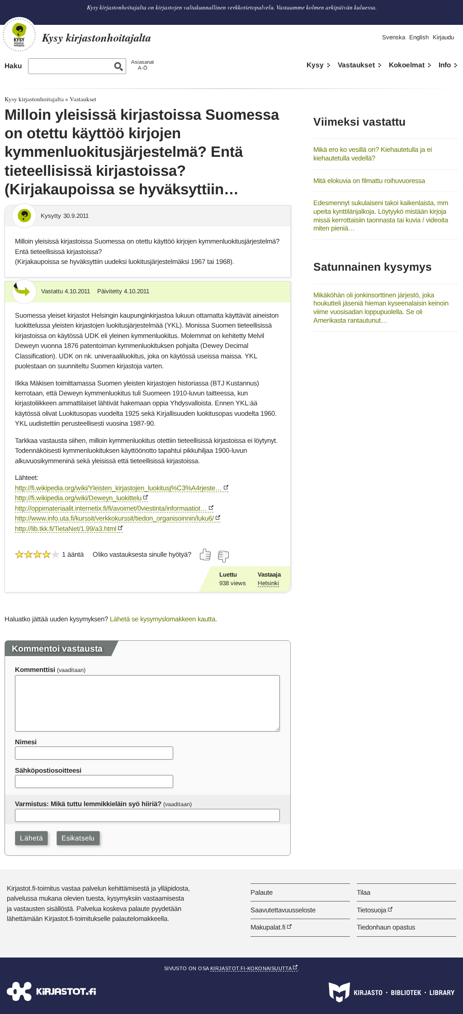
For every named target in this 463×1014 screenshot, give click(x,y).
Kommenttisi (35, 669)
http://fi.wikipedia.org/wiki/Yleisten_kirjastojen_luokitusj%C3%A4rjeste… (118, 488)
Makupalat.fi (267, 927)
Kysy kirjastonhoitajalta (34, 99)
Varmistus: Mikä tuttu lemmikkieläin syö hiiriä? (88, 803)
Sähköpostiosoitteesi (48, 770)
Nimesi (26, 742)
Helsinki (268, 583)
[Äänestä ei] (223, 557)
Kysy (315, 65)
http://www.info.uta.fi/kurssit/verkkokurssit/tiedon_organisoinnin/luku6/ (114, 518)
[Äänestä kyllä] (206, 554)
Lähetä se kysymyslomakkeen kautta (162, 619)
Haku (13, 66)
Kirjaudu (443, 37)
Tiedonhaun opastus (386, 927)
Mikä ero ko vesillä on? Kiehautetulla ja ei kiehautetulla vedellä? (372, 154)
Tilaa (363, 892)
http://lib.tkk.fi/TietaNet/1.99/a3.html (65, 528)
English (419, 37)
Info (445, 65)
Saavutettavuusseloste (283, 910)
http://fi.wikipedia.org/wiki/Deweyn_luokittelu (78, 498)
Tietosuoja (371, 910)
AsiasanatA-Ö (142, 64)
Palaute (261, 892)
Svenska (393, 37)
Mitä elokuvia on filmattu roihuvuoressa (369, 180)
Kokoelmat (407, 65)
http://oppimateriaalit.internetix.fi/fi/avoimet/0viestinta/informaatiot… (111, 508)
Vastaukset (356, 65)
